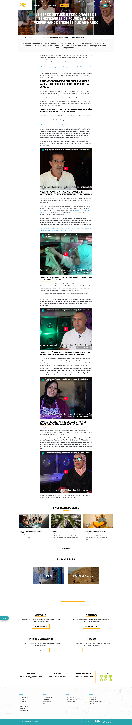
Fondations (92, 703)
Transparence (23, 703)
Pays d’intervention (47, 697)
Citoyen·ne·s (93, 697)
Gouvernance (23, 701)
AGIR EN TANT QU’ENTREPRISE (91, 626)
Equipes (22, 699)
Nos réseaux (23, 708)
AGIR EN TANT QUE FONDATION (91, 650)
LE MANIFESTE (37, 5)
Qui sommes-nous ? (24, 697)
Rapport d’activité (24, 710)
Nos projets (46, 699)
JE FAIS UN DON (64, 5)
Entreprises (93, 699)
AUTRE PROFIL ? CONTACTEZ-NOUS (66, 660)
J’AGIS (44, 5)
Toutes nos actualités (66, 548)
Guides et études (71, 701)
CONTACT (95, 1)
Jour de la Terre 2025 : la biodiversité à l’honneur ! (63, 530)
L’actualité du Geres (71, 697)
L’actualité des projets (72, 699)
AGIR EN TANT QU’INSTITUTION (41, 650)
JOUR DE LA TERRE (53, 5)
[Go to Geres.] (19, 37)
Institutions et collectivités (96, 701)
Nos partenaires (24, 706)
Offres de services (47, 703)
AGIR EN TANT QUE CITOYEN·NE (41, 626)
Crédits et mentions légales (26, 721)
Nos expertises (47, 701)
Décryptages (70, 703)
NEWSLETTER (103, 1)
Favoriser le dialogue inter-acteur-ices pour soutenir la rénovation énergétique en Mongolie (33, 531)
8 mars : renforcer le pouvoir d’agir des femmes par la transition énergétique (95, 530)
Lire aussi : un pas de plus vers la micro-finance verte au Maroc (60, 125)
